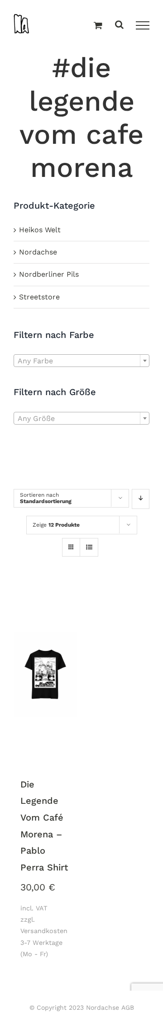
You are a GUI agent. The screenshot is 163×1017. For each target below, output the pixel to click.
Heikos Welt (40, 229)
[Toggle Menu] (142, 25)
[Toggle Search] (119, 25)
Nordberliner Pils (49, 274)
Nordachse (38, 252)
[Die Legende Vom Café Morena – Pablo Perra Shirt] (45, 675)
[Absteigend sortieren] (140, 499)
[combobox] (81, 360)
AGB (127, 1007)
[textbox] (81, 361)
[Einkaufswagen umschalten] (98, 25)
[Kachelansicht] (71, 539)
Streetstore (39, 297)
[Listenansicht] (89, 547)
